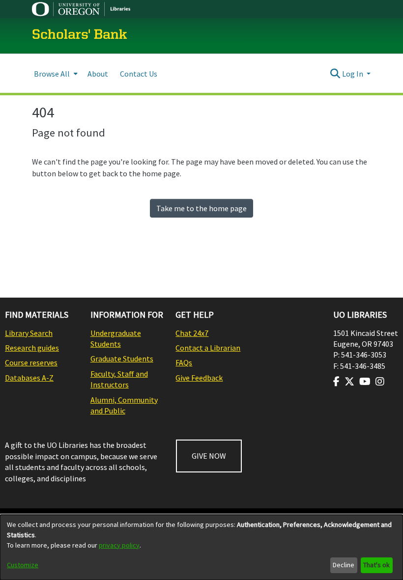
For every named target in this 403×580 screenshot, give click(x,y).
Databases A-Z (29, 378)
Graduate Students (121, 358)
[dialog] (201, 547)
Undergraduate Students (115, 338)
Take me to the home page (201, 208)
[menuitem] (55, 73)
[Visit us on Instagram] (379, 381)
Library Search (29, 333)
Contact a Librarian (207, 348)
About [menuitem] (97, 74)
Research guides (32, 348)
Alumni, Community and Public (124, 405)
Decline (343, 564)
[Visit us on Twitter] (349, 381)
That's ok (376, 564)
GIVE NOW (209, 456)
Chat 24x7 (191, 333)
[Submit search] (335, 74)
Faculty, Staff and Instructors (119, 379)
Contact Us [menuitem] (138, 74)
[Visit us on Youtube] (365, 381)
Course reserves (31, 362)
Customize (22, 564)
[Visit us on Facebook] (336, 381)
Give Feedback (199, 378)
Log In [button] (353, 74)
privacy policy (119, 545)
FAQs (183, 362)
